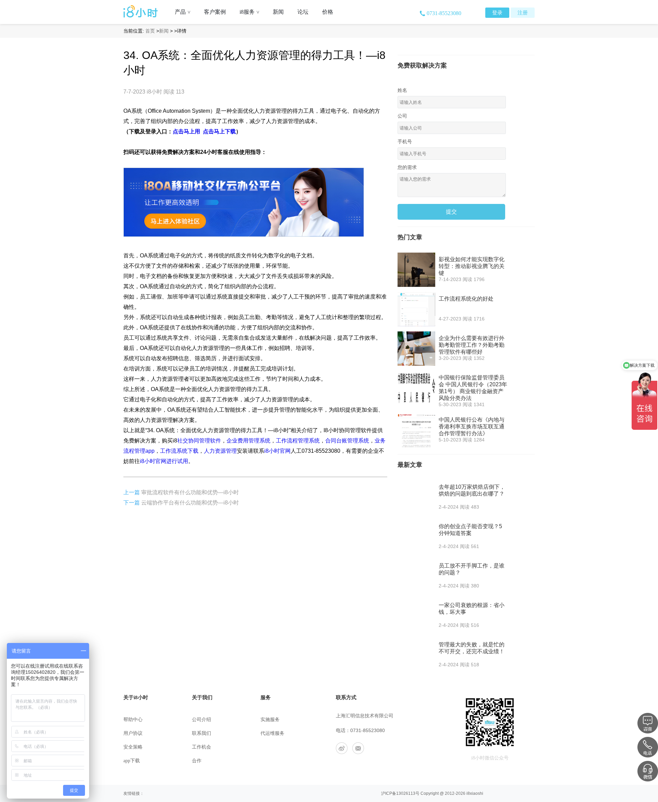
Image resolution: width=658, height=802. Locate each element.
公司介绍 (201, 719)
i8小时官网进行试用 (164, 461)
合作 (197, 760)
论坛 (302, 12)
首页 (150, 31)
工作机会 (201, 747)
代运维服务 (272, 733)
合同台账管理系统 (347, 440)
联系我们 (201, 733)
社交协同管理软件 (199, 440)
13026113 (405, 793)
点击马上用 (186, 131)
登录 (497, 12)
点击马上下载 (219, 131)
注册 (522, 12)
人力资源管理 (220, 451)
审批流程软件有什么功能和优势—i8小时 (190, 492)
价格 (327, 12)
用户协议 (133, 733)
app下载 (131, 760)
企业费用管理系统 (248, 440)
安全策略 (133, 747)
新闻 (278, 12)
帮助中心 (133, 719)
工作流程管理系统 (298, 440)
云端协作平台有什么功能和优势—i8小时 (190, 503)
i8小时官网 (277, 451)
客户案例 (215, 12)
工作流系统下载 (179, 451)
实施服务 (270, 719)
